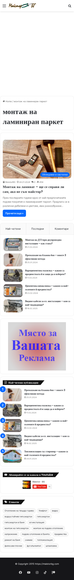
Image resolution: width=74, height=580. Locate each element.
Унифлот (43, 510)
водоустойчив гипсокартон (18, 516)
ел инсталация (36, 522)
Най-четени (13, 228)
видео (55, 510)
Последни (37, 228)
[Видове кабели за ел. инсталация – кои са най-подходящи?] (13, 305)
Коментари (61, 228)
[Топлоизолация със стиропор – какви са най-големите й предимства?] (12, 456)
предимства (60, 534)
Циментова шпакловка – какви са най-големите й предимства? (47, 287)
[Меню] (4, 7)
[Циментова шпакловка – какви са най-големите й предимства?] (13, 290)
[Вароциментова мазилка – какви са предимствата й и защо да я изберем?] (13, 275)
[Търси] (69, 7)
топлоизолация (45, 540)
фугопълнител (34, 546)
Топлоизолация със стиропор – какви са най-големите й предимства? (46, 453)
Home (8, 101)
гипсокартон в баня (14, 522)
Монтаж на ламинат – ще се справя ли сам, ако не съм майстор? (33, 189)
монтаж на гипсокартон (17, 528)
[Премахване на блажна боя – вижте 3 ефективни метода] (13, 259)
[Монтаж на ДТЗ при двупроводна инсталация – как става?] (13, 244)
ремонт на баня (12, 540)
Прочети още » (14, 213)
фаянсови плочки (13, 546)
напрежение (11, 534)
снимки (28, 540)
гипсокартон (43, 516)
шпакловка (51, 546)
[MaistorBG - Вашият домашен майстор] (22, 5)
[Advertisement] (37, 52)
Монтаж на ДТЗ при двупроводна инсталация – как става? (43, 241)
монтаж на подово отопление (48, 528)
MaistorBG (10, 182)
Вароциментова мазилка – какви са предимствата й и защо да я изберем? (45, 272)
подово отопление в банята (36, 534)
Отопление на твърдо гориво (19, 510)
